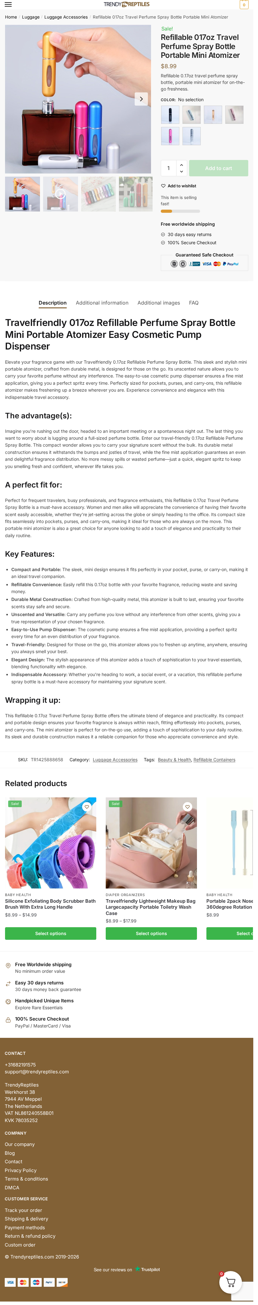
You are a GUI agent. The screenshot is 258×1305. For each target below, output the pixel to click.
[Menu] (14, 4)
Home (11, 16)
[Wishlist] (87, 807)
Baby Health (18, 895)
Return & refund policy (30, 1236)
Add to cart (218, 168)
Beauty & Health (174, 759)
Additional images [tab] (158, 303)
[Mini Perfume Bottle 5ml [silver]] (191, 136)
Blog (10, 1153)
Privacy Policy (20, 1170)
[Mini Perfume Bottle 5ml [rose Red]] (170, 136)
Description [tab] (53, 303)
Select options (50, 933)
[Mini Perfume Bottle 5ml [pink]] (234, 114)
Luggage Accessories (66, 16)
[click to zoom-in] (79, 99)
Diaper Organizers (125, 895)
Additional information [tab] (102, 303)
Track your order (23, 1210)
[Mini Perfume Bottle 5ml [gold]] (213, 114)
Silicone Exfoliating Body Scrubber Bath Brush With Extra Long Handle (50, 904)
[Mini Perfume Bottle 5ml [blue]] (191, 114)
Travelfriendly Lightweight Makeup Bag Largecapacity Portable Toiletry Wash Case (150, 907)
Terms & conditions (26, 1179)
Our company (20, 1144)
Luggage (31, 16)
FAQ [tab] (194, 303)
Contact (13, 1162)
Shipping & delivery (26, 1219)
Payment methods (25, 1228)
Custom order (20, 1245)
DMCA (12, 1188)
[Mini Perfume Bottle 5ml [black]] (170, 114)
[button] (141, 99)
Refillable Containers (214, 759)
